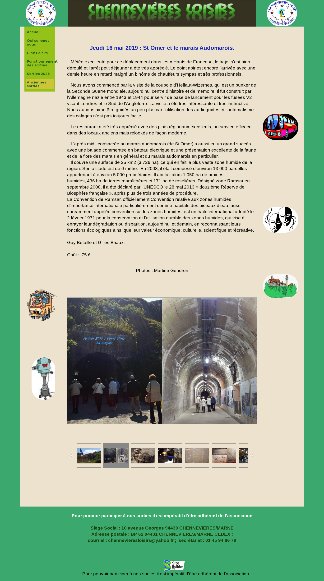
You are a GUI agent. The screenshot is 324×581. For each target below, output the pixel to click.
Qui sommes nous (38, 42)
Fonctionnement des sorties (40, 63)
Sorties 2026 (38, 74)
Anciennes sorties (36, 84)
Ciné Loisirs (37, 53)
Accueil (33, 32)
